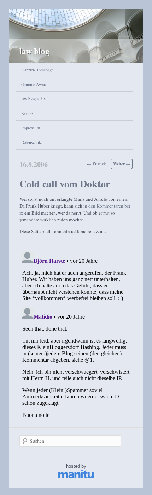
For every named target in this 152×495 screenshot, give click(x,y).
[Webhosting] (76, 476)
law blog (34, 51)
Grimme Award (34, 84)
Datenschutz (31, 142)
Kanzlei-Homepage (37, 69)
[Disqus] (76, 337)
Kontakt (28, 113)
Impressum (30, 127)
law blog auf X (33, 98)
